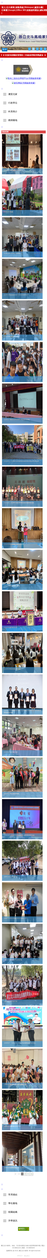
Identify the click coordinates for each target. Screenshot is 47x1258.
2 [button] (33, 49)
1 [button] (29, 49)
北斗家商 (11, 7)
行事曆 (5, 10)
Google (12, 10)
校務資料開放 (33, 10)
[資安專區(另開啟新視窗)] (23, 83)
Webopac (29, 7)
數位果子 (27, 1255)
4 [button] (41, 49)
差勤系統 (20, 7)
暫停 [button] (5, 50)
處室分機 (39, 7)
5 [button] (45, 49)
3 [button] (37, 49)
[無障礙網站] (23, 1230)
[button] (23, 94)
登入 (4, 7)
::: (2, 2)
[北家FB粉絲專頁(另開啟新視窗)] (23, 74)
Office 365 (21, 10)
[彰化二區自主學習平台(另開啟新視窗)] (23, 78)
